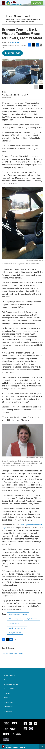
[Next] (41, 87)
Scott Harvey (14, 42)
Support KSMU (9, 689)
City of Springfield (15, 619)
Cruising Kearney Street (17, 628)
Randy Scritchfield (15, 633)
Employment (8, 702)
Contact (6, 680)
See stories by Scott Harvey (13, 653)
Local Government (18, 16)
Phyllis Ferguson (32, 619)
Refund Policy (8, 707)
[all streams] (42, 746)
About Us (7, 698)
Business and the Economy (18, 614)
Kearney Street (14, 623)
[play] (3, 746)
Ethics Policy (8, 711)
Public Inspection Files (11, 684)
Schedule (7, 693)
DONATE (38, 3)
